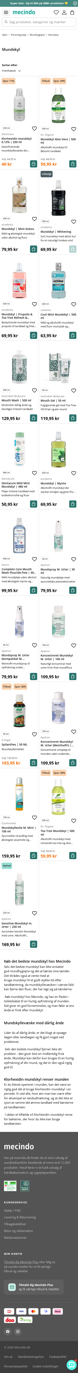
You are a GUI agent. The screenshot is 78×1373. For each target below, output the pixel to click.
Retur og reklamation (18, 1231)
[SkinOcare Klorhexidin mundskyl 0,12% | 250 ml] (19, 105)
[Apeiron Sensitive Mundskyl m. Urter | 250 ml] (19, 889)
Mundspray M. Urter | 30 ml (58, 571)
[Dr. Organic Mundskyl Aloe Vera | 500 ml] (58, 105)
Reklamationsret (15, 1237)
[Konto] (64, 12)
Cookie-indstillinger (46, 1366)
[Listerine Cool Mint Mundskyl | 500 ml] (58, 281)
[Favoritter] (56, 12)
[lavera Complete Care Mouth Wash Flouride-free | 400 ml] (19, 535)
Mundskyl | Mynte (53, 483)
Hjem (4, 34)
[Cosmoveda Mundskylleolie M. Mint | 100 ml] (19, 794)
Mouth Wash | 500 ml (16, 400)
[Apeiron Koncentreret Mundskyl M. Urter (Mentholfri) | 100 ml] (58, 708)
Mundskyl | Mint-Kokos (18, 229)
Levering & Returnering (20, 1217)
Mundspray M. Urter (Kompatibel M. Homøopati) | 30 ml (15, 658)
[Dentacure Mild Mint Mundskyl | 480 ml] (19, 449)
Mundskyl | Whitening (56, 232)
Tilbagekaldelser (15, 1224)
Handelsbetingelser (31, 1357)
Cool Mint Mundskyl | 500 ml (58, 316)
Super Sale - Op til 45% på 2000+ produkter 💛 (39, 3)
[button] (72, 12)
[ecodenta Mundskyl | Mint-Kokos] (19, 195)
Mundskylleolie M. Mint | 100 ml (19, 829)
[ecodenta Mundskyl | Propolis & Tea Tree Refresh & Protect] (19, 280)
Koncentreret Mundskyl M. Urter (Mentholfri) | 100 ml (57, 745)
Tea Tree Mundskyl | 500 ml (57, 832)
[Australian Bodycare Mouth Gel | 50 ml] (58, 367)
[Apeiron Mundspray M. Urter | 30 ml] (58, 535)
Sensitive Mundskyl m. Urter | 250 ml (17, 925)
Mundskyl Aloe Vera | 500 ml (58, 141)
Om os (8, 1357)
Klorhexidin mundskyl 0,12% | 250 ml (17, 140)
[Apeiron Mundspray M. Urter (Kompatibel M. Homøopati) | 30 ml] (19, 621)
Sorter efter (9, 65)
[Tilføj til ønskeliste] (34, 128)
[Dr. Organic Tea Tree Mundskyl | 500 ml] (58, 797)
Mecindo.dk (22, 1347)
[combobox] (39, 22)
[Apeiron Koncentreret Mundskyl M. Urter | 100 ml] (58, 622)
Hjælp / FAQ (12, 1210)
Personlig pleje (18, 34)
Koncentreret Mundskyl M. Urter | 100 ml (57, 657)
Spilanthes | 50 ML (14, 744)
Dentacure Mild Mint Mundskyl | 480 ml (16, 485)
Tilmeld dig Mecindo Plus (21, 1262)
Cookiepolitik (57, 1357)
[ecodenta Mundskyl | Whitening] (58, 198)
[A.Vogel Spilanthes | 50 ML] (19, 711)
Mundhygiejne (37, 34)
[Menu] (6, 12)
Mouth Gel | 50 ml (53, 400)
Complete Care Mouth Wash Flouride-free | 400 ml (18, 572)
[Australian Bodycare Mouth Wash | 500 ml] (19, 367)
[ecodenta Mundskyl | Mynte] (58, 449)
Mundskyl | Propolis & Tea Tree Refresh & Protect (17, 318)
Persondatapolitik (15, 1366)
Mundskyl (53, 34)
